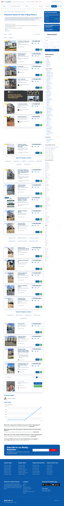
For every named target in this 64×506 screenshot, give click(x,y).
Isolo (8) (48, 105)
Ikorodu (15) (49, 98)
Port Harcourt (47, 216)
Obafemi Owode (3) (50, 115)
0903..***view (38, 383)
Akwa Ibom (47, 242)
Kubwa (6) (48, 61)
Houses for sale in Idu (48, 151)
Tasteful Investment (22, 116)
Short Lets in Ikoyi (36, 468)
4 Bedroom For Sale (37, 315)
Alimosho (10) (49, 82)
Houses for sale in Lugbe (49, 155)
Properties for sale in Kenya (22, 241)
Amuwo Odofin (47, 174)
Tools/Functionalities (26, 487)
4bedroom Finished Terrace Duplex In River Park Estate (23, 145)
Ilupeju (46, 192)
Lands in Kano (49, 474)
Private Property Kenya (46, 491)
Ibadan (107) (49, 92)
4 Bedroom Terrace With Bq (23, 261)
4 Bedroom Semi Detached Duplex (21, 299)
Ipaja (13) (48, 104)
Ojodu (46, 212)
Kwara (46, 252)
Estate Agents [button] (28, 1)
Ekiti (45, 259)
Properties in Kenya (12, 241)
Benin (46, 176)
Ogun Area (47, 209)
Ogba (46, 206)
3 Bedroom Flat (21, 323)
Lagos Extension (47, 199)
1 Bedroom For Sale (10, 315)
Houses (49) (48, 140)
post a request (49, 29)
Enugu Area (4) (49, 88)
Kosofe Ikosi (47, 198)
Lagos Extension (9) (50, 109)
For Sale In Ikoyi (19, 164)
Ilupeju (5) (48, 102)
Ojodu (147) (48, 122)
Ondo (46, 255)
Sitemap (24, 493)
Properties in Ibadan (22, 471)
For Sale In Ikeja (23, 161)
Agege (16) (48, 79)
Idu (5, 28)
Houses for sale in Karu (48, 152)
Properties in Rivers (7, 468)
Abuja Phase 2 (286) (50, 73)
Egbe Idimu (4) (49, 86)
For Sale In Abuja (16, 161)
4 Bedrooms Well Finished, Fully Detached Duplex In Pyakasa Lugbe (23, 350)
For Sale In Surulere (27, 164)
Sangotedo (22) (49, 128)
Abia (46, 241)
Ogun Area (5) (49, 119)
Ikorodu (46, 188)
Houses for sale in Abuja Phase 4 (50, 148)
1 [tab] (10, 62)
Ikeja (46, 187)
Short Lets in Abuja (36, 472)
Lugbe (13, 28)
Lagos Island (47, 201)
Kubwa (10, 28)
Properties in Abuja (7, 466)
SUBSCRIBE (53, 450)
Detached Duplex (21, 25)
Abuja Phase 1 (47, 163)
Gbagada (46, 181)
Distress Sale (20, 66)
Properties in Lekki (21, 466)
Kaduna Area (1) (49, 106)
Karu (8, 28)
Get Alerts (60, 6)
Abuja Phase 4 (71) (50, 76)
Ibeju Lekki (46, 184)
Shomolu (46, 219)
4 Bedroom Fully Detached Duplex (21, 224)
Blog (24, 485)
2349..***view (38, 386)
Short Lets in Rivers (36, 474)
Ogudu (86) (48, 118)
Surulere (46, 220)
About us (24, 484)
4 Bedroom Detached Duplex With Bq (22, 273)
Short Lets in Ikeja (36, 465)
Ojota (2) (48, 124)
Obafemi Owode (48, 205)
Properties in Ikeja (21, 465)
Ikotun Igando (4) (49, 99)
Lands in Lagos (49, 465)
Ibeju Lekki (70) (49, 93)
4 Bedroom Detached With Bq (22, 211)
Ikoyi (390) (48, 101)
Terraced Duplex (8, 26)
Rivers (46, 234)
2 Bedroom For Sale (19, 315)
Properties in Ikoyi (21, 468)
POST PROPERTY (54, 1)
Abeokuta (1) (49, 70)
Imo (45, 238)
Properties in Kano (7, 469)
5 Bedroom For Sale (23, 318)
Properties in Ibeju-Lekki (22, 469)
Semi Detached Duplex (34, 25)
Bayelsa (46, 244)
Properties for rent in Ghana (33, 237)
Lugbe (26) (48, 63)
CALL (38, 49)
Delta (46, 237)
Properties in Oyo (7, 472)
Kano (46, 245)
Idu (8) (48, 58)
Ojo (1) (48, 121)
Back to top (57, 500)
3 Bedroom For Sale (28, 315)
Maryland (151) (49, 114)
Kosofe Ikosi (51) (49, 108)
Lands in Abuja (49, 466)
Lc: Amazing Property (22, 104)
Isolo (46, 195)
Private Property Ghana (46, 489)
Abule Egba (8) (49, 78)
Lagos (46, 227)
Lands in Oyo (49, 468)
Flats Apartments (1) (50, 139)
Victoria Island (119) (50, 132)
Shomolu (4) (48, 129)
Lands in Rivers (49, 472)
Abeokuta (46, 162)
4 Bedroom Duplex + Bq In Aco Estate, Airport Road (23, 365)
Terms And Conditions (27, 488)
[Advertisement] (23, 135)
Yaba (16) (48, 134)
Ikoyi (46, 191)
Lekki (46, 202)
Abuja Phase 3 (47, 166)
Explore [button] (40, 1)
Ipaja (46, 194)
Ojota (46, 213)
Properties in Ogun (7, 471)
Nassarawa (46, 248)
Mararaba (17, 28)
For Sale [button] (13, 1)
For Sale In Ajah (39, 161)
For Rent (16, 1)
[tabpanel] (10, 46)
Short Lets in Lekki (36, 466)
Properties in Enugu (7, 474)
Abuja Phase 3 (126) (50, 75)
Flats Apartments (8, 24)
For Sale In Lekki (31, 161)
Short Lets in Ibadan (36, 471)
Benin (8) (48, 85)
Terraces (13, 26)
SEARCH (52, 50)
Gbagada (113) (49, 91)
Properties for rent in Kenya (33, 241)
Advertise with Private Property (28, 491)
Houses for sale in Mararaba (49, 156)
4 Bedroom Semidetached (23, 41)
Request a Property (35, 1)
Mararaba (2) (49, 64)
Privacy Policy (25, 490)
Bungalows (7, 25)
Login (61, 1)
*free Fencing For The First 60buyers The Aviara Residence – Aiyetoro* (23, 199)
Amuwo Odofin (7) (50, 83)
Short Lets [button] (20, 1)
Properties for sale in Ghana (22, 237)
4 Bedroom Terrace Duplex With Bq (22, 54)
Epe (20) (48, 89)
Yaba (46, 223)
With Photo (11, 37)
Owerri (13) (48, 125)
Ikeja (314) (48, 96)
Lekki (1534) (48, 112)
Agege (46, 170)
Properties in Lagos (7, 465)
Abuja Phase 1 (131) (50, 72)
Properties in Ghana (12, 237)
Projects (23, 1)
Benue (46, 256)
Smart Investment (22, 79)
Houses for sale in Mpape (49, 158)
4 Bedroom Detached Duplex (22, 286)
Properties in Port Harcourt (23, 472)
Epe (45, 180)
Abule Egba (47, 169)
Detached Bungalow (13, 25)
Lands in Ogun (49, 469)
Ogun (46, 231)
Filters (54, 6)
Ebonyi (46, 249)
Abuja (6, 29)
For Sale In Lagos (8, 161)
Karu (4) (48, 60)
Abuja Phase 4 (47, 167)
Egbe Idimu (47, 177)
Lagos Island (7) (49, 111)
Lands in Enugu (49, 471)
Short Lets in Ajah (36, 469)
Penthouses (27, 25)
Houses (13, 24)
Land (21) (48, 142)
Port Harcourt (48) (49, 127)
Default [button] (38, 34)
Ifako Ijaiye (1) (49, 95)
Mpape (20, 28)
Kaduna (46, 251)
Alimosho (46, 173)
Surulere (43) (49, 131)
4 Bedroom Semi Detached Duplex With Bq (23, 248)
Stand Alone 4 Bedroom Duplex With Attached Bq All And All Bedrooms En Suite (23, 171)
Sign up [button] (59, 1)
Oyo (46, 230)
